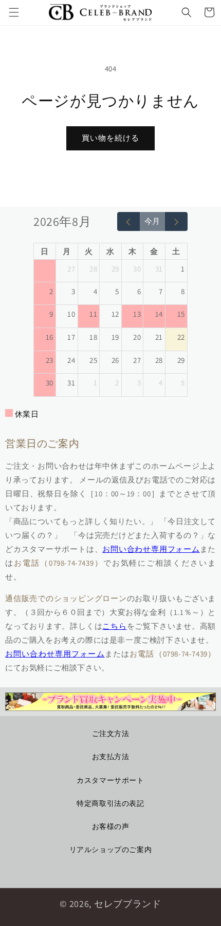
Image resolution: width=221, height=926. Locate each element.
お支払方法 (111, 756)
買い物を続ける (110, 138)
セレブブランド (127, 904)
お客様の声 (111, 826)
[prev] (128, 222)
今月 (152, 221)
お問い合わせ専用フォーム (150, 549)
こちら (114, 626)
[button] (14, 12)
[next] (176, 222)
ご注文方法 (111, 733)
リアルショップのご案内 (110, 849)
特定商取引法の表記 (110, 803)
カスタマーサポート (110, 780)
